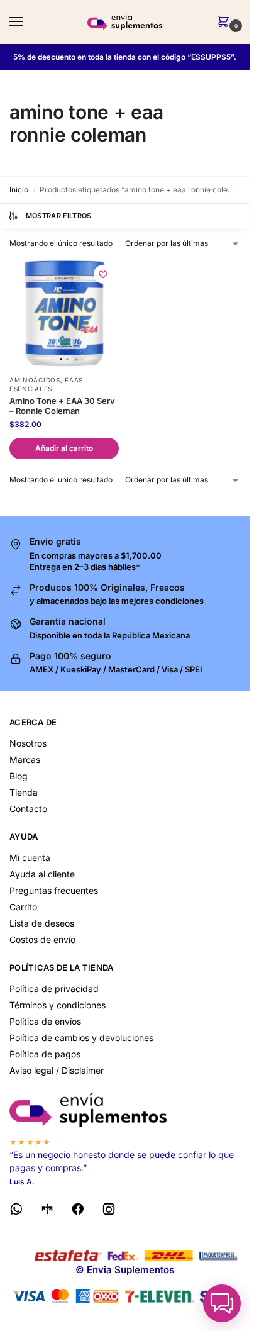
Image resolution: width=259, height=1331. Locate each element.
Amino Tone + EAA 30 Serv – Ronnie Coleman (62, 406)
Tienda (23, 792)
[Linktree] (47, 1211)
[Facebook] (78, 1211)
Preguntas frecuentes (53, 890)
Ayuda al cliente (42, 874)
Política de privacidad (54, 988)
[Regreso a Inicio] (124, 1110)
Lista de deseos (41, 923)
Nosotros (28, 743)
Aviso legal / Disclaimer (56, 1070)
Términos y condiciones (57, 1005)
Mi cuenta (29, 857)
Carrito (23, 906)
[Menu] (28, 22)
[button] (225, 22)
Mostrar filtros (59, 215)
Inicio (18, 189)
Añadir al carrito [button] (64, 448)
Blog (18, 776)
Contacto (28, 808)
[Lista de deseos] (103, 274)
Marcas (24, 759)
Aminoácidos (34, 380)
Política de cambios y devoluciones (81, 1037)
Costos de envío (42, 939)
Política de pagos (44, 1054)
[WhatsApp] (16, 1211)
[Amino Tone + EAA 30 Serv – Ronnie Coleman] (64, 313)
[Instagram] (109, 1211)
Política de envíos (45, 1021)
